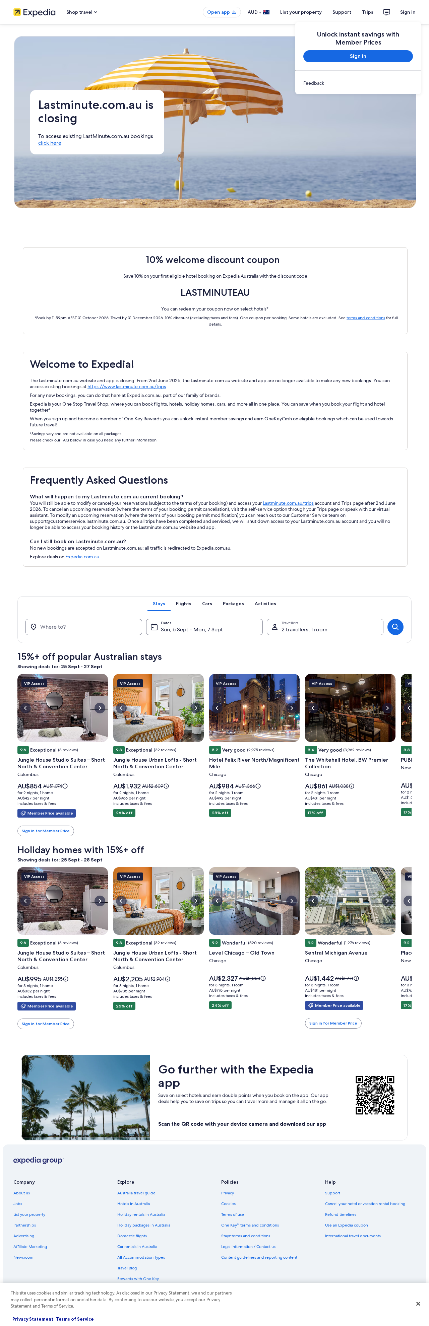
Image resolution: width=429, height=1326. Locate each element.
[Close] (418, 1304)
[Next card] (411, 755)
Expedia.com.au (82, 557)
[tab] (159, 603)
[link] (358, 83)
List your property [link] (29, 1214)
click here (49, 142)
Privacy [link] (227, 1193)
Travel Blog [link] (127, 1268)
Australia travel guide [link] (136, 1193)
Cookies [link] (228, 1203)
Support (341, 12)
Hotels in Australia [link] (133, 1203)
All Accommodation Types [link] (141, 1257)
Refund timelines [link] (340, 1214)
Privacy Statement (32, 1319)
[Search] (395, 627)
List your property (301, 12)
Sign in (408, 12)
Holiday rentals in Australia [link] (141, 1214)
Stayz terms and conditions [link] (245, 1236)
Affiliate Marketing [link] (30, 1246)
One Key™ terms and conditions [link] (250, 1225)
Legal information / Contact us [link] (248, 1246)
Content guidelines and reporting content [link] (259, 1257)
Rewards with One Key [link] (138, 1278)
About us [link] (21, 1193)
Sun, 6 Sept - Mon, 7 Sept (192, 629)
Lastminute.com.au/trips (288, 503)
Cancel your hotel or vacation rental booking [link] (365, 1203)
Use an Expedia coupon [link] (346, 1225)
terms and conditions (366, 317)
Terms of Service (74, 1319)
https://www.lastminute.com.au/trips (126, 386)
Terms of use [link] (232, 1214)
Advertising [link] (23, 1236)
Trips (367, 12)
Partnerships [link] (24, 1225)
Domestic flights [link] (132, 1236)
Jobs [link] (17, 1203)
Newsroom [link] (23, 1257)
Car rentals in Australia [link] (137, 1246)
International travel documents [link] (353, 1236)
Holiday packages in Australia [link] (143, 1225)
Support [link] (332, 1193)
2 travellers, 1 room (304, 629)
